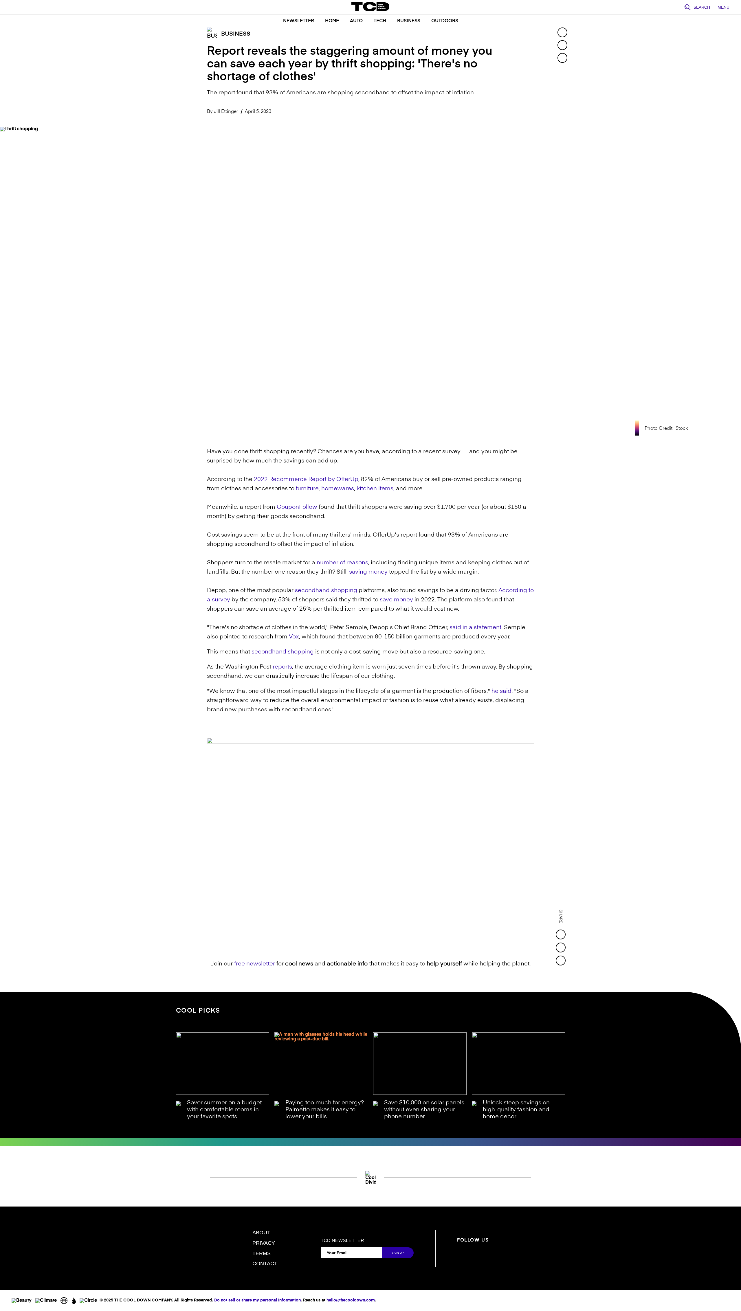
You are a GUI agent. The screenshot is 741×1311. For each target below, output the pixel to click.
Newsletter (298, 21)
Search (702, 7)
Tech (380, 21)
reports (282, 667)
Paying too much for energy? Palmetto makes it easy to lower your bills (324, 1110)
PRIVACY (263, 1243)
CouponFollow (297, 507)
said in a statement (475, 628)
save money (396, 600)
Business (408, 21)
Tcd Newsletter (342, 1240)
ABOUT (261, 1232)
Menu (723, 7)
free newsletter (254, 964)
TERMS (261, 1253)
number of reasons (342, 563)
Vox (294, 637)
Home (332, 21)
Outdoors (444, 21)
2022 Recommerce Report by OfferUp (306, 479)
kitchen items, (376, 489)
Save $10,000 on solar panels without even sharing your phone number (424, 1110)
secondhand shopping (326, 591)
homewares (337, 489)
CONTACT (264, 1263)
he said (501, 691)
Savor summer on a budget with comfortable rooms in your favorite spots (224, 1110)
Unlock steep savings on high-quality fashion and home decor (516, 1110)
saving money (368, 572)
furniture (307, 489)
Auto (356, 21)
